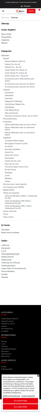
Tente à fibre (8, 217)
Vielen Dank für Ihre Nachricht (13, 268)
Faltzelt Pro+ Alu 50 (13, 67)
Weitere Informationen (11, 396)
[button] (38, 11)
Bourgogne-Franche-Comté (16, 143)
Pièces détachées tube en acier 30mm (20, 124)
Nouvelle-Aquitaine (12, 149)
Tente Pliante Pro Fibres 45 (16, 73)
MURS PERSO (8, 190)
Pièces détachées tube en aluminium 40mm (20, 128)
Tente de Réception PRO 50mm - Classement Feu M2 (18, 202)
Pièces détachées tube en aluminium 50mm (20, 133)
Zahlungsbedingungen (10, 254)
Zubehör (6, 90)
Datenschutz (6, 260)
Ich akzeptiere (20, 401)
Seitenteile (9, 95)
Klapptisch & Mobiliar (13, 101)
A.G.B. (3, 251)
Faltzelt (6, 58)
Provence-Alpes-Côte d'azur (16, 167)
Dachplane (9, 92)
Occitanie (8, 146)
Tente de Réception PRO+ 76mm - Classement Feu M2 (19, 207)
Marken (4, 43)
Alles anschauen (11, 113)
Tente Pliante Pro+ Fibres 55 (16, 76)
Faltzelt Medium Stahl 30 (15, 61)
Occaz (5, 214)
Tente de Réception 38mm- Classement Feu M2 (21, 197)
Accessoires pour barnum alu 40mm (20, 84)
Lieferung (5, 245)
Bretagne (8, 172)
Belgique (8, 178)
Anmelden (5, 230)
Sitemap (4, 277)
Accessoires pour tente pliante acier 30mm (19, 80)
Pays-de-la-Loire (12, 164)
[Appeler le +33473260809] (10, 11)
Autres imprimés (9, 211)
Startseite (5, 55)
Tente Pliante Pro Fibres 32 (16, 70)
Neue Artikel (6, 34)
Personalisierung (10, 119)
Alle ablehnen (20, 407)
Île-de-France (10, 169)
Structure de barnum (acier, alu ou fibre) (21, 116)
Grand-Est (9, 152)
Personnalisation (8, 271)
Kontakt (4, 274)
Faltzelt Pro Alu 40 (12, 64)
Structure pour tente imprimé (15, 184)
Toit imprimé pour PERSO (13, 187)
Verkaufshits (6, 37)
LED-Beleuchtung (12, 110)
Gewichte (8, 98)
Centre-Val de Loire (13, 161)
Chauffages (9, 107)
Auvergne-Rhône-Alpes (14, 141)
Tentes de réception (11, 193)
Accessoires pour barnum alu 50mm (20, 87)
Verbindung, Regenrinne (14, 104)
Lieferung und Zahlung (10, 262)
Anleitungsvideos (8, 265)
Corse (7, 175)
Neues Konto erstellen (10, 232)
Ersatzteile (7, 122)
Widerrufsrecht (7, 257)
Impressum (5, 248)
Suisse (7, 181)
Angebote (5, 40)
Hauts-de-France (12, 155)
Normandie (9, 158)
